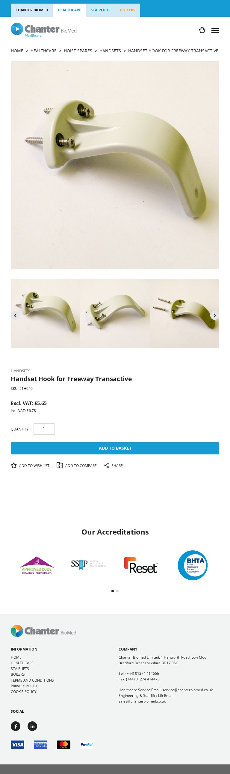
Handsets (20, 370)
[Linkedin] (32, 726)
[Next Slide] (214, 315)
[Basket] (202, 30)
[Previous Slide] (15, 315)
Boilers (127, 10)
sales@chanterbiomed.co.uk (142, 701)
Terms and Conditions (32, 680)
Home (16, 657)
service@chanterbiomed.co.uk (187, 689)
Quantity (19, 429)
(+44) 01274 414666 (142, 673)
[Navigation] (215, 29)
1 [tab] (112, 591)
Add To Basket (115, 448)
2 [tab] (117, 591)
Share (117, 465)
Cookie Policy (24, 691)
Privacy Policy (24, 685)
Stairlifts (101, 10)
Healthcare (69, 10)
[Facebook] (15, 726)
